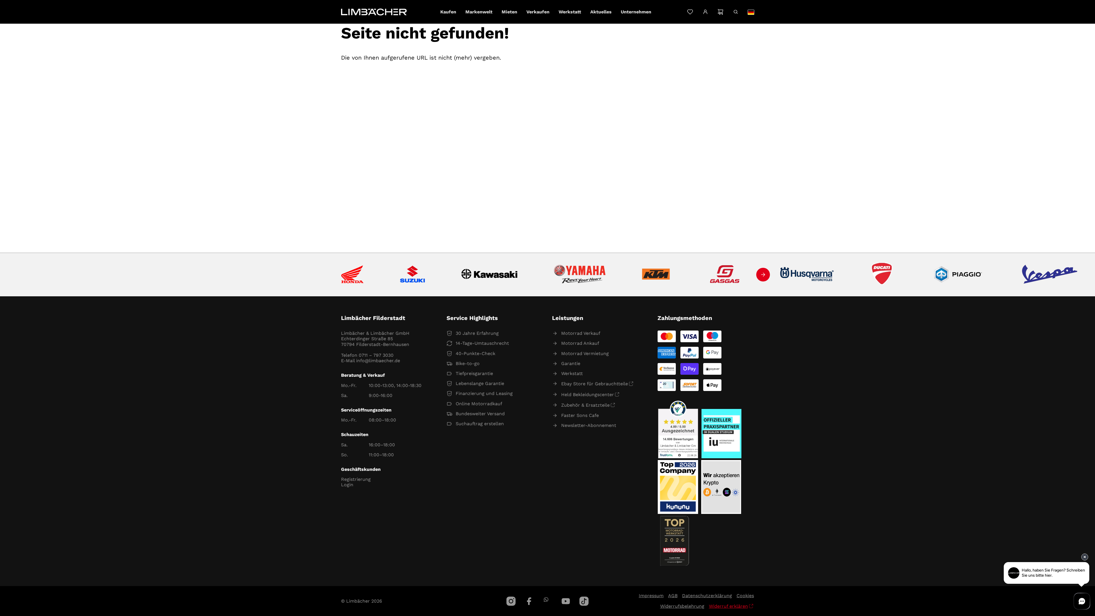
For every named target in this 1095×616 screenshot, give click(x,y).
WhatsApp (546, 600)
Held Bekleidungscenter (587, 394)
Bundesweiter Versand (480, 413)
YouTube (565, 601)
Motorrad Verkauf (580, 333)
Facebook (529, 601)
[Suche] (736, 12)
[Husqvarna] (807, 274)
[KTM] (656, 274)
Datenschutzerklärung (707, 595)
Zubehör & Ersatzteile (585, 405)
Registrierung (356, 479)
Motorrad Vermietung (585, 353)
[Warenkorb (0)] (720, 12)
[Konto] (705, 12)
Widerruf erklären (728, 606)
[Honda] (352, 274)
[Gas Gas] (724, 274)
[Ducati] (883, 274)
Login (347, 484)
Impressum (651, 595)
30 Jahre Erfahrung (477, 333)
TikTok (584, 601)
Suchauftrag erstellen (480, 423)
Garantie (570, 363)
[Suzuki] (412, 275)
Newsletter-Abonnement (588, 425)
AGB (673, 595)
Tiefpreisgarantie (474, 373)
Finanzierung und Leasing (484, 393)
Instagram (511, 601)
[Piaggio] (958, 275)
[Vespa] (1049, 275)
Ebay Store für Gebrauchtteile (594, 383)
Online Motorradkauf (479, 403)
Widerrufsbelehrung (682, 606)
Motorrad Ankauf (580, 343)
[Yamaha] (579, 274)
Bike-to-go (468, 363)
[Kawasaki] (489, 275)
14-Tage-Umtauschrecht (482, 343)
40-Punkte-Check (475, 353)
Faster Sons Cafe (580, 415)
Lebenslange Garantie (480, 383)
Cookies (745, 595)
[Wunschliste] (690, 12)
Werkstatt (572, 373)
